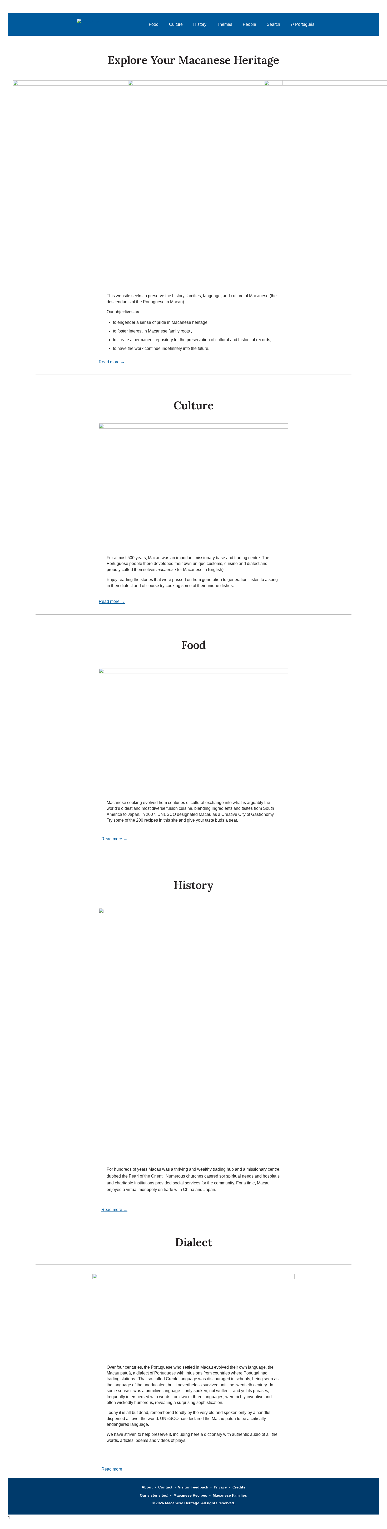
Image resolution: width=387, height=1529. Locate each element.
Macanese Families (230, 1495)
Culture (176, 24)
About (147, 1487)
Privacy (220, 1487)
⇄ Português (302, 24)
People (249, 24)
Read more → (112, 362)
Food (153, 24)
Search (273, 24)
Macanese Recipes (190, 1495)
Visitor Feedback (193, 1487)
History (199, 24)
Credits (238, 1487)
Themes (224, 24)
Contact (165, 1487)
